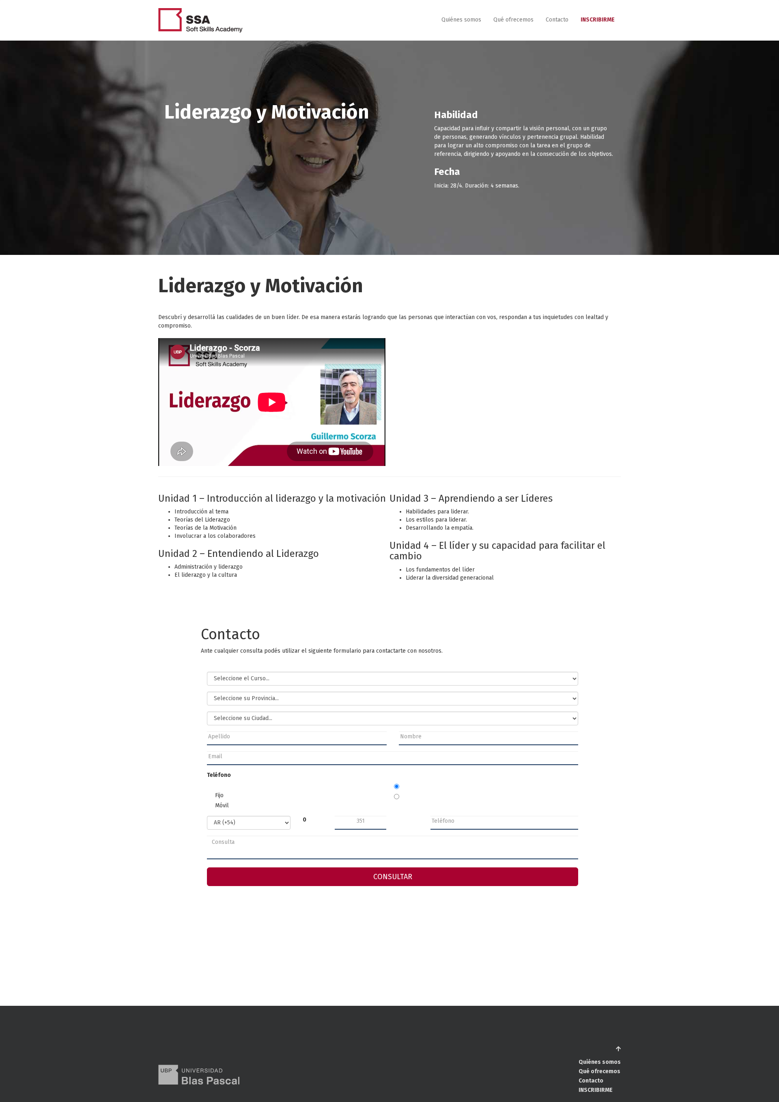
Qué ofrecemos (513, 20)
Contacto (557, 20)
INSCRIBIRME (598, 20)
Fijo (219, 795)
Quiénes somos (461, 20)
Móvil (222, 805)
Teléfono (219, 775)
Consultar (392, 876)
